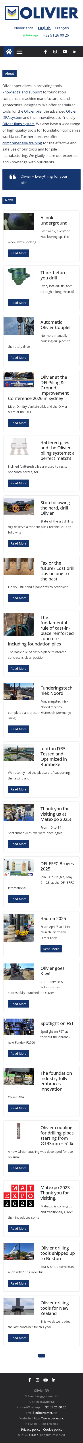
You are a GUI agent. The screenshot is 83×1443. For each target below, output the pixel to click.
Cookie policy (52, 1429)
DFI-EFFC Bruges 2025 (57, 866)
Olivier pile (33, 111)
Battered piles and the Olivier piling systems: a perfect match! (58, 450)
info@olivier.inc (46, 1413)
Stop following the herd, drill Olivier (55, 508)
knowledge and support (22, 92)
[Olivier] (9, 51)
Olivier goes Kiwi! (53, 970)
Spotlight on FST (57, 1023)
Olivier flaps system (18, 123)
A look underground (54, 220)
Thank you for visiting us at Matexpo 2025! (56, 814)
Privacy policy (30, 1429)
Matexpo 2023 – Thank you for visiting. (57, 1193)
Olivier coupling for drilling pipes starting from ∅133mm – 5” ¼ (57, 1135)
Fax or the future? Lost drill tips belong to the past (57, 571)
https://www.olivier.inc (48, 1418)
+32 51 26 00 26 (56, 35)
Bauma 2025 (53, 918)
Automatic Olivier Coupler (56, 324)
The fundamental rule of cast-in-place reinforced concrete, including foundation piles (41, 630)
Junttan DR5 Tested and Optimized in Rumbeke (54, 756)
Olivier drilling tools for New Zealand (55, 1308)
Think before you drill (53, 275)
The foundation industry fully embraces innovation (56, 1081)
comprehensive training (22, 143)
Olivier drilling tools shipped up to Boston (58, 1253)
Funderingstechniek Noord (56, 690)
